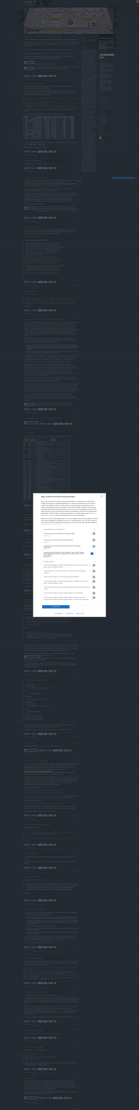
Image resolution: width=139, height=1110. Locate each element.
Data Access (69, 613)
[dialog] (69, 555)
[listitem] (69, 529)
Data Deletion (59, 613)
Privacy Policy (80, 613)
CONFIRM (55, 606)
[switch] (92, 533)
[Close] (102, 497)
